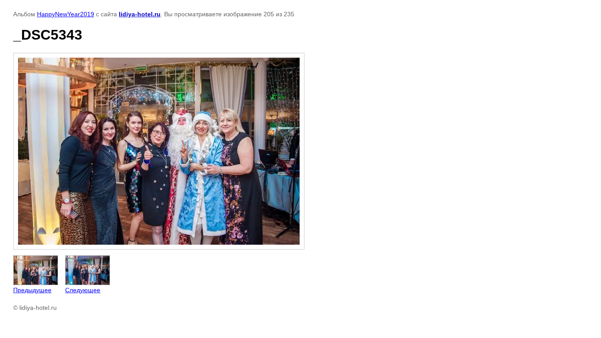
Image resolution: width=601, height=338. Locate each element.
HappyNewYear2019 (65, 14)
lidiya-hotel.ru (140, 14)
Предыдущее (32, 290)
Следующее (82, 290)
